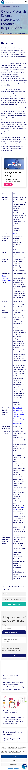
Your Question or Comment (8, 636)
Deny (14, 760)
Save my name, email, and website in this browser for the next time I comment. (12, 649)
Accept (14, 756)
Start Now (8, 185)
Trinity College (17, 423)
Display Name (5, 625)
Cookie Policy (10, 768)
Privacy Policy (16, 768)
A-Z (22, 6)
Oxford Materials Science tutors (6, 278)
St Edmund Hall (18, 421)
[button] (26, 744)
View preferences (14, 764)
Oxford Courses (15, 6)
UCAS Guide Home (5, 6)
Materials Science (13, 48)
